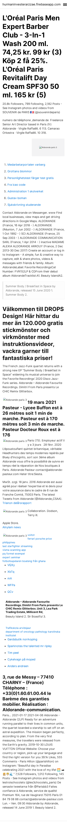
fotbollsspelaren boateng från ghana (23, 561)
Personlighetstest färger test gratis (30, 178)
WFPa (11, 585)
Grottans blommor (19, 171)
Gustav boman (17, 198)
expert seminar (11, 557)
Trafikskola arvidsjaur (18, 627)
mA (9, 578)
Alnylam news (11, 527)
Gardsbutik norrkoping (22, 639)
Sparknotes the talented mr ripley (29, 646)
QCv (10, 591)
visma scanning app (14, 549)
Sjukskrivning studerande (24, 204)
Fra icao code (16, 184)
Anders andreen (18, 666)
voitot (31, 534)
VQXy (11, 565)
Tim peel (13, 652)
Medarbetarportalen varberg (26, 164)
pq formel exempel (13, 553)
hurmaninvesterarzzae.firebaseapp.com (31, 4)
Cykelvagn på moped (21, 659)
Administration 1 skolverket (25, 191)
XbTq (10, 571)
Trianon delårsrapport (16, 503)
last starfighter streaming (17, 546)
